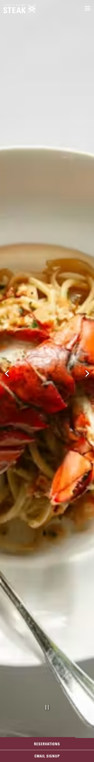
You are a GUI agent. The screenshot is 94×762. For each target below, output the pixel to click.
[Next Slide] (87, 373)
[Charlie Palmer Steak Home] (19, 8)
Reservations (47, 744)
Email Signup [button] (47, 756)
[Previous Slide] (7, 373)
